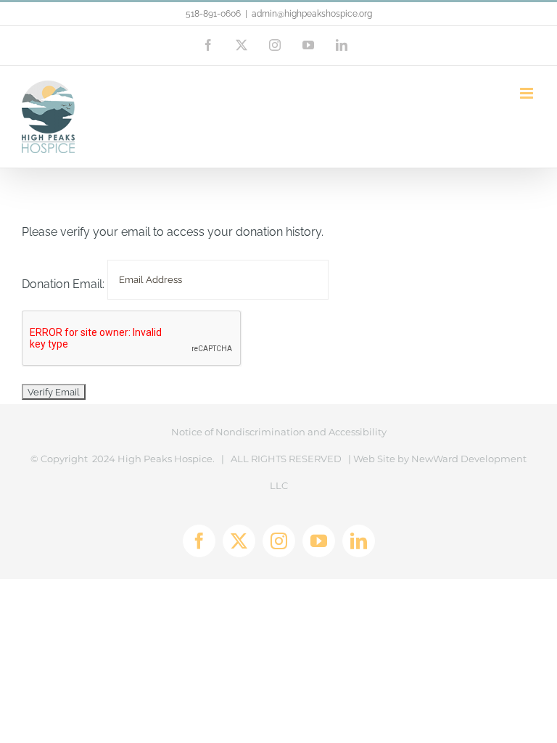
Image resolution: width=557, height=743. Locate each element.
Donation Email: (63, 285)
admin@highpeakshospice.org (312, 14)
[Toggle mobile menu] (527, 93)
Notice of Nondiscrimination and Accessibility (279, 432)
